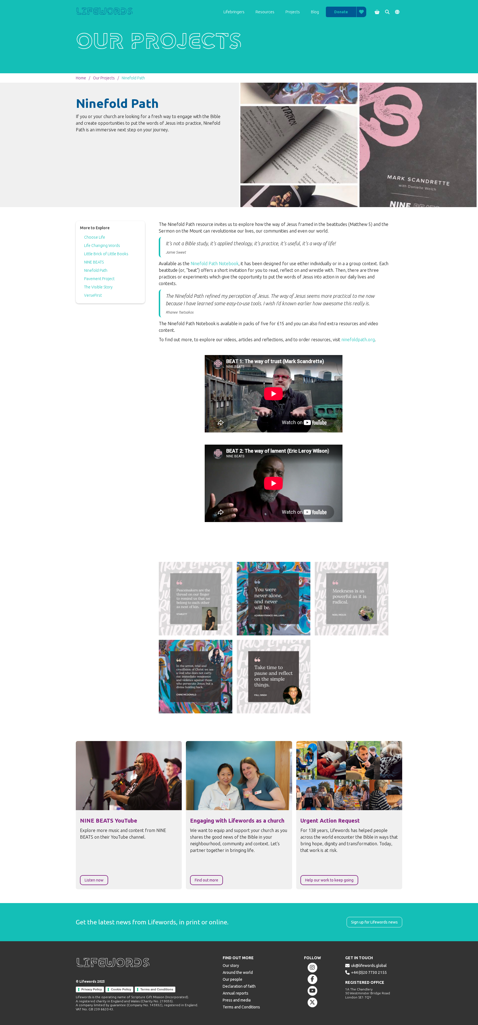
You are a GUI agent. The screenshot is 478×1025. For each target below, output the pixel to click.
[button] (234, 11)
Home (81, 78)
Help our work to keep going (329, 880)
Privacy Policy (91, 989)
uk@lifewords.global (369, 965)
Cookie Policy (121, 989)
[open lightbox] (195, 598)
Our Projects (104, 78)
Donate (341, 12)
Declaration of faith (239, 986)
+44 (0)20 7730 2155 (369, 972)
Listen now (94, 880)
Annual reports (235, 993)
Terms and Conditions (156, 989)
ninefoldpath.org (358, 339)
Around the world (238, 972)
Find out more (206, 880)
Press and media (237, 1000)
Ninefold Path (133, 78)
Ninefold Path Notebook (214, 263)
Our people (232, 979)
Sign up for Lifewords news (374, 922)
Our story (231, 965)
